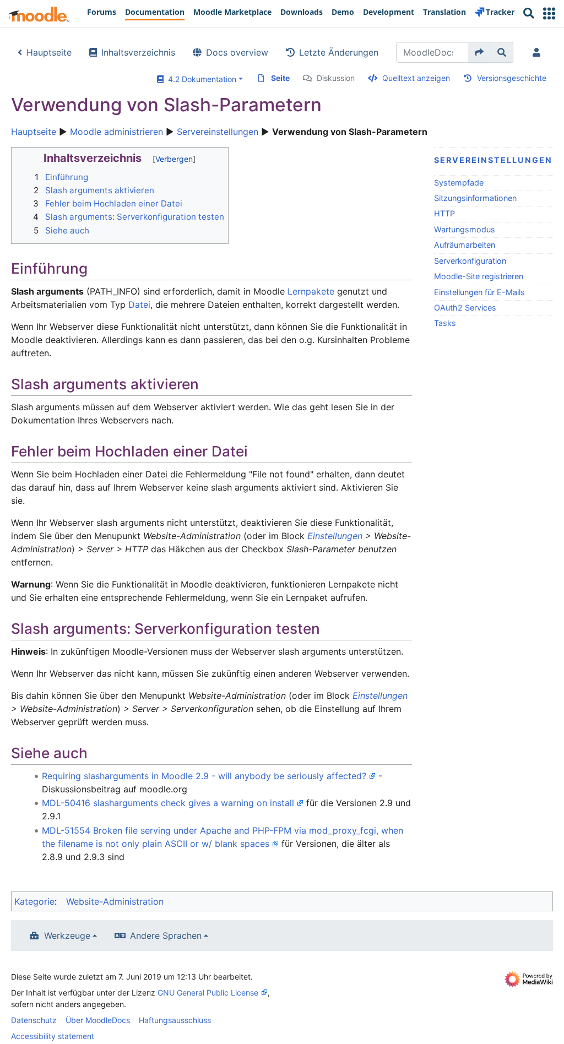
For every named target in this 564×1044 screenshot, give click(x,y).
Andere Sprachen (166, 935)
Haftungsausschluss (175, 1020)
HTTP (444, 213)
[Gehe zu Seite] (479, 52)
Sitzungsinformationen (475, 198)
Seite (280, 78)
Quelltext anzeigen (416, 78)
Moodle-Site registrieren (478, 276)
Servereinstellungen (217, 131)
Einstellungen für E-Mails (479, 292)
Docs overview (237, 52)
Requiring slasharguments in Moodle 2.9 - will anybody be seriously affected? (204, 775)
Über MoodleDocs (98, 1020)
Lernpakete (311, 291)
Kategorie (34, 901)
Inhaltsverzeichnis (138, 52)
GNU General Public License (208, 992)
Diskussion (336, 78)
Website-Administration (115, 901)
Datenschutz (34, 1020)
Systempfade (459, 182)
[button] (549, 13)
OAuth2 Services (465, 307)
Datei (139, 304)
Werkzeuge (67, 935)
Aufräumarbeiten (464, 244)
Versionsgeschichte (511, 78)
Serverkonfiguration (470, 260)
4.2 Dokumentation (200, 79)
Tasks (445, 323)
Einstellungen (334, 535)
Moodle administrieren (116, 131)
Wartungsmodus (464, 229)
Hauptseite (49, 52)
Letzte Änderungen (338, 52)
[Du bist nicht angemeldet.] (538, 52)
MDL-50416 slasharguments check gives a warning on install (168, 802)
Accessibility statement (52, 1036)
